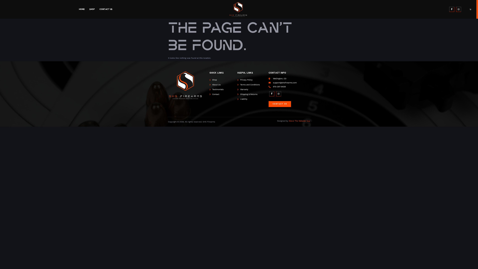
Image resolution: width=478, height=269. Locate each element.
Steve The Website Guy (299, 121)
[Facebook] (451, 9)
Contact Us (105, 9)
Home (82, 9)
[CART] (471, 9)
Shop (92, 9)
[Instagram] (458, 9)
